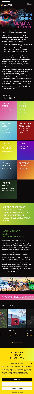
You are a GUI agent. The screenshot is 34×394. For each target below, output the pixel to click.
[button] (31, 363)
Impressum (20, 392)
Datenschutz (14, 392)
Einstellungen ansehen (17, 388)
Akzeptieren (17, 379)
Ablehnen (17, 384)
